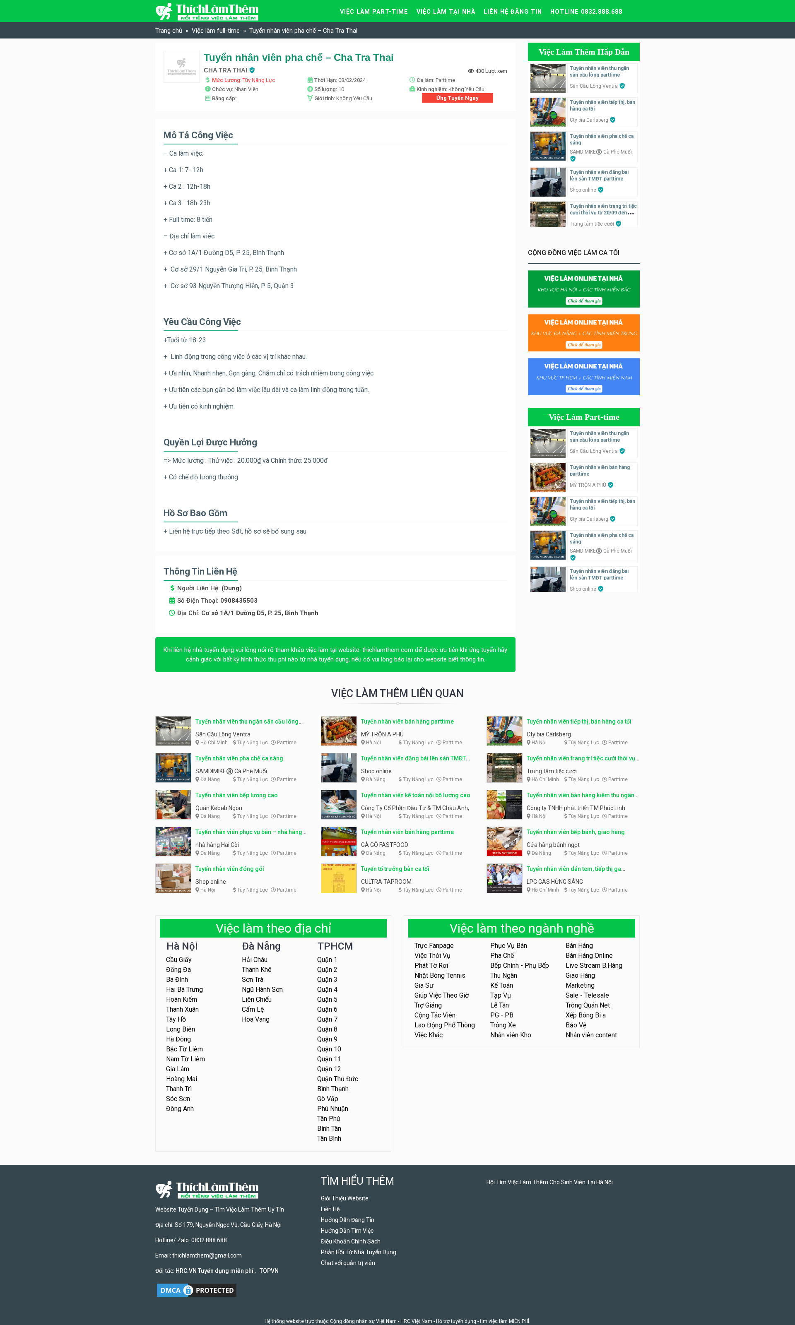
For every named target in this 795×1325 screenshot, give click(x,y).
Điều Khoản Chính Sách (351, 1241)
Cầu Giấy (179, 960)
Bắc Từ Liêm (184, 1049)
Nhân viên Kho (510, 1035)
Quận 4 (327, 989)
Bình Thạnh (333, 1089)
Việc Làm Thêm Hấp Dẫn (584, 51)
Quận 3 (327, 980)
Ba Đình (177, 980)
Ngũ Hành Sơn (262, 989)
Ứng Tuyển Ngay (457, 98)
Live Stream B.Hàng (594, 965)
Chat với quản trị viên (348, 1263)
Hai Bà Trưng (184, 989)
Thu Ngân (503, 975)
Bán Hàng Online (589, 955)
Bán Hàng (579, 946)
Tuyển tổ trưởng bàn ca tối (395, 869)
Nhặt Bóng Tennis (439, 975)
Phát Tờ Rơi (431, 965)
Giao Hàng (580, 975)
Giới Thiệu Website (345, 1198)
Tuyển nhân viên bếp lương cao (236, 795)
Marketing (580, 985)
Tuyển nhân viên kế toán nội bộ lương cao (415, 795)
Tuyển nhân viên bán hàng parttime (407, 721)
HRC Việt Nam (416, 1321)
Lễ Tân (499, 1005)
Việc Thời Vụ (432, 955)
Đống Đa (178, 970)
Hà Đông (178, 1039)
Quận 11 (329, 1059)
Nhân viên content (591, 1035)
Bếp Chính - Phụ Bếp (519, 965)
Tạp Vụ (500, 995)
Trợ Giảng (428, 1005)
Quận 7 (327, 1019)
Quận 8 (327, 1029)
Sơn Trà (252, 980)
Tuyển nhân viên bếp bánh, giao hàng (576, 832)
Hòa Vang (256, 1019)
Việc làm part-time (374, 11)
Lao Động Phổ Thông (444, 1025)
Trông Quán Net (588, 1005)
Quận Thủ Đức (337, 1079)
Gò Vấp (327, 1099)
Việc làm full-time (216, 30)
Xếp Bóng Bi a (586, 1015)
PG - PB (501, 1015)
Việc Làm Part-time (584, 416)
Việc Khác (428, 1035)
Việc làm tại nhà (446, 11)
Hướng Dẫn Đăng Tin (347, 1220)
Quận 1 (327, 960)
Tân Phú (328, 1119)
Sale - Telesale (587, 995)
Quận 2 (327, 970)
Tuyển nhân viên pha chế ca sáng (239, 758)
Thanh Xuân (182, 1009)
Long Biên (180, 1029)
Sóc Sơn (178, 1099)
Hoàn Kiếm (181, 999)
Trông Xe (503, 1025)
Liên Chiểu (257, 999)
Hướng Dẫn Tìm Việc (347, 1230)
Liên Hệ (330, 1209)
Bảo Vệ (576, 1025)
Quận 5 (327, 999)
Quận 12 (329, 1069)
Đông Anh (180, 1109)
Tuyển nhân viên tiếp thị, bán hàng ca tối (579, 721)
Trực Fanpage (434, 946)
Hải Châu (254, 960)
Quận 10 (329, 1049)
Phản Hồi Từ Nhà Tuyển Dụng (358, 1252)
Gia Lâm (177, 1069)
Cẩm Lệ (253, 1009)
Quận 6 (327, 1009)
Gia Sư (424, 985)
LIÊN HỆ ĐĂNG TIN (513, 11)
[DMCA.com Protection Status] (196, 1289)
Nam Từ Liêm (185, 1059)
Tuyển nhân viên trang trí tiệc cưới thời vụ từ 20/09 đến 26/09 (603, 212)
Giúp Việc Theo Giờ (441, 995)
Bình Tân (329, 1129)
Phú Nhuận (332, 1109)
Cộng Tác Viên (434, 1015)
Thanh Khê (257, 970)
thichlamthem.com (387, 650)
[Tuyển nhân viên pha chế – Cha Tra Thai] (181, 66)
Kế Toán (501, 985)
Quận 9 (327, 1039)
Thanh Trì (179, 1089)
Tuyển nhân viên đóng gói (229, 869)
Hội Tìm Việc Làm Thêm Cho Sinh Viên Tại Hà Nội (550, 1182)
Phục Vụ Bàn (508, 946)
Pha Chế (502, 955)
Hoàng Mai (181, 1079)
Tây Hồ (176, 1019)
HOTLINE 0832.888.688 (586, 11)
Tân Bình (329, 1138)
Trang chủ (168, 30)
